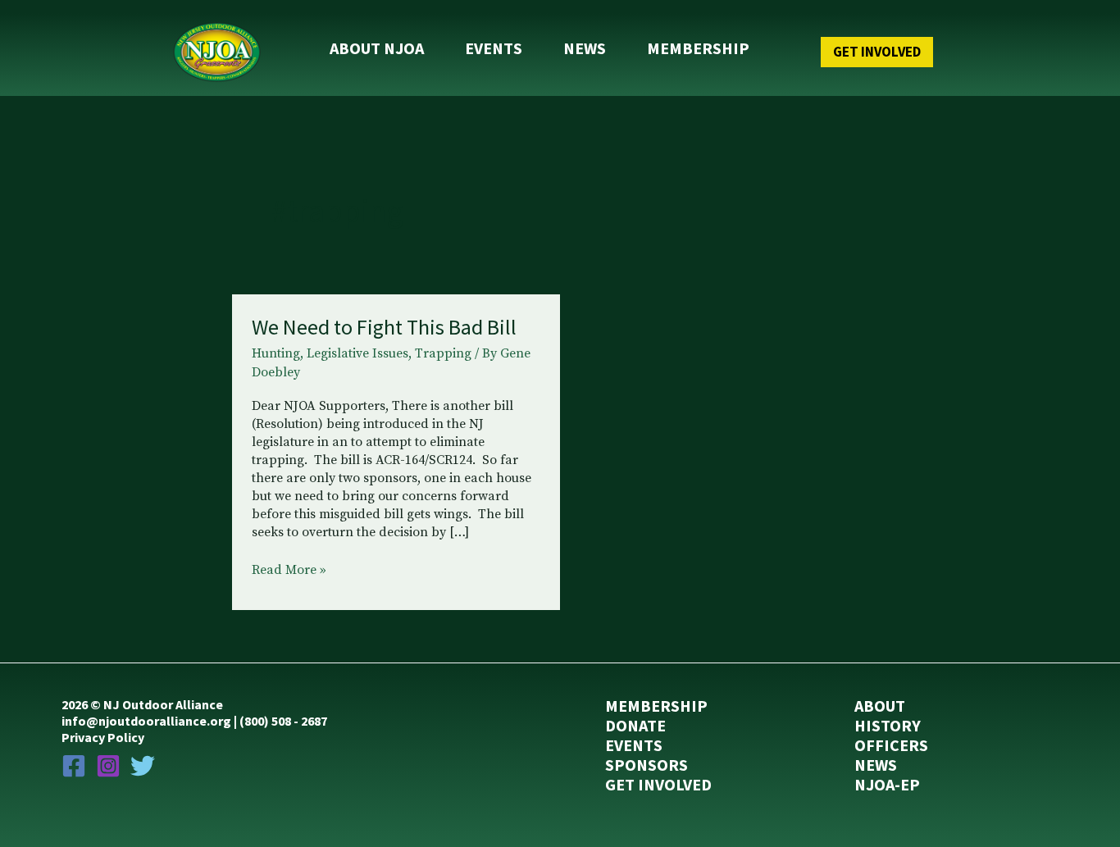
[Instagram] (108, 766)
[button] (844, 52)
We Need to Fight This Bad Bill (384, 326)
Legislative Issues (357, 353)
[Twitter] (142, 766)
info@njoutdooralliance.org (146, 721)
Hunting (276, 353)
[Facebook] (73, 766)
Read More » (289, 571)
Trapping (443, 353)
